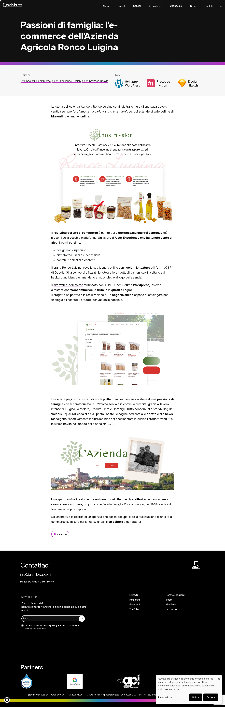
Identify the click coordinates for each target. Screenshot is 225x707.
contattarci (133, 521)
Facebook (135, 604)
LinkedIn (134, 594)
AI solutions (155, 6)
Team (169, 599)
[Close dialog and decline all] (219, 677)
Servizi (137, 5)
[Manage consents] (7, 700)
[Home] (12, 6)
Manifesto (171, 604)
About (106, 6)
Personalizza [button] (165, 697)
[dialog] (189, 689)
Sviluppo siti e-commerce (36, 81)
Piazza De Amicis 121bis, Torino (37, 581)
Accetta (211, 697)
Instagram (134, 599)
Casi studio (176, 5)
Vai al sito (61, 534)
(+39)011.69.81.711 (57, 695)
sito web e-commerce (68, 285)
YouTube (134, 609)
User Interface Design (95, 81)
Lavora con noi (174, 609)
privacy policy (171, 689)
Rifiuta (195, 697)
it (221, 5)
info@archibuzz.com (35, 574)
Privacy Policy (144, 695)
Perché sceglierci (175, 594)
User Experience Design (66, 81)
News (193, 6)
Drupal (121, 6)
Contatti (209, 6)
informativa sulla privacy (45, 625)
